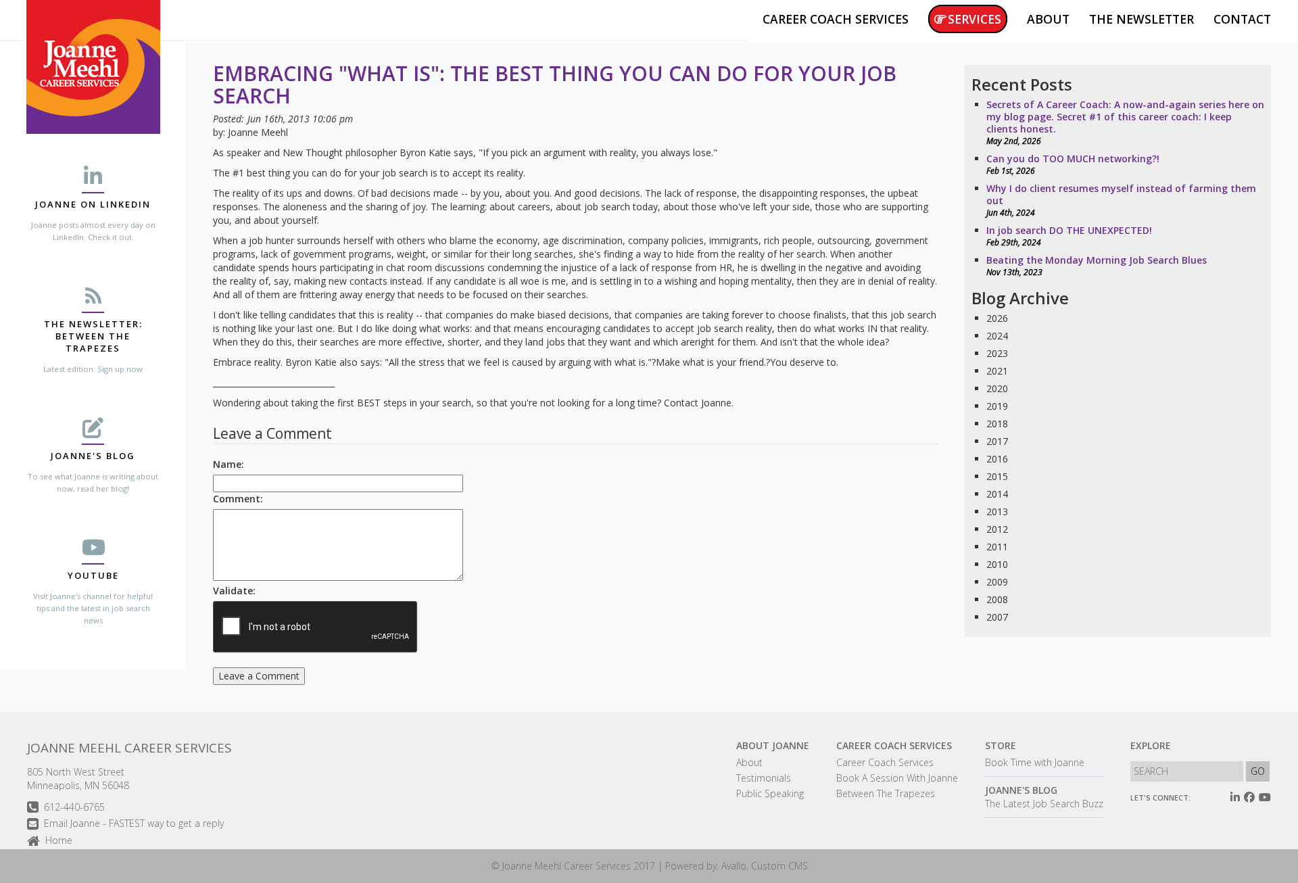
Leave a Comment (258, 675)
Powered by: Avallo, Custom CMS (736, 865)
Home (58, 840)
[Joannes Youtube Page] (1265, 797)
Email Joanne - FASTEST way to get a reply (134, 823)
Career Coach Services (894, 745)
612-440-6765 (74, 807)
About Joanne (772, 745)
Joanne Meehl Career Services (129, 748)
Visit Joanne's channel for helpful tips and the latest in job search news (93, 608)
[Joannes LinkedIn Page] (1235, 797)
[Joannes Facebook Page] (1249, 797)
